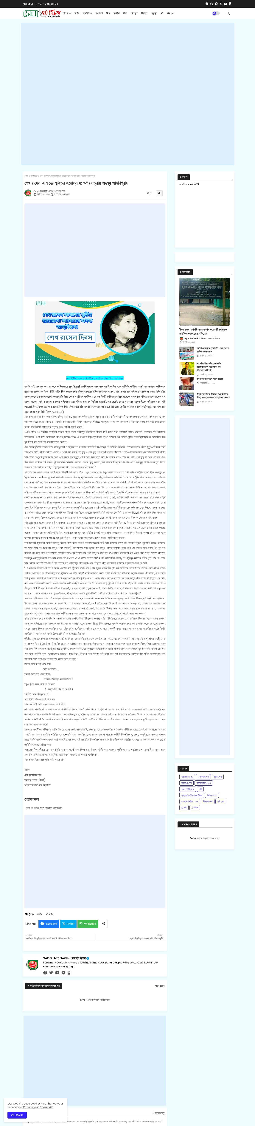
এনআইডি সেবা (203, 776)
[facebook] (207, 4)
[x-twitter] (221, 4)
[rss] (230, 4)
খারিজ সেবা (218, 776)
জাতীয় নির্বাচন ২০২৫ (204, 782)
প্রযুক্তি (154, 13)
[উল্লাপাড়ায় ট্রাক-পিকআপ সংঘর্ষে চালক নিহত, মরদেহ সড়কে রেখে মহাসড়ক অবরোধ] (186, 399)
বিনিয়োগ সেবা (207, 801)
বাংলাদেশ (99, 13)
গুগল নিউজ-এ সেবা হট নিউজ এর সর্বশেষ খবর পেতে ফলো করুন (95, 378)
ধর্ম (162, 13)
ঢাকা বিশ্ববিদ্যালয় (187, 789)
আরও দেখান (159, 986)
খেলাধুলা (134, 13)
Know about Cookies (36, 1107)
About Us (28, 4)
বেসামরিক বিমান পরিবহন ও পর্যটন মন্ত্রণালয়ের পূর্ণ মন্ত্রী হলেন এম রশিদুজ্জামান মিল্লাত (209, 367)
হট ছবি (183, 807)
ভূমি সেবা (220, 801)
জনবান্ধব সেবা (186, 782)
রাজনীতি (86, 13)
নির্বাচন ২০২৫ (212, 795)
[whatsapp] (211, 4)
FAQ (39, 4)
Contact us (51, 4)
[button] (228, 13)
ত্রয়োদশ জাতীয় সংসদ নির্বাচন (191, 795)
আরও (169, 13)
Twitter (70, 924)
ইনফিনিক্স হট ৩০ (187, 776)
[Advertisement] (128, 94)
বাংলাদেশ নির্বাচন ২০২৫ (189, 801)
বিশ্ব (108, 13)
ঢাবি (200, 789)
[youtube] (225, 4)
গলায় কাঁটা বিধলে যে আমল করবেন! (210, 379)
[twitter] (51, 973)
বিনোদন (144, 13)
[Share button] (103, 924)
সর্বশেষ (65, 13)
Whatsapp (89, 924)
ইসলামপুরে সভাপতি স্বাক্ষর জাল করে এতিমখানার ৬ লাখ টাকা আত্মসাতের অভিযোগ (203, 332)
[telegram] (216, 4)
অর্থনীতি (116, 13)
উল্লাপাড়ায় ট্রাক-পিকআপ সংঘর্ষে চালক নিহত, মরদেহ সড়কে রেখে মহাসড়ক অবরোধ (213, 396)
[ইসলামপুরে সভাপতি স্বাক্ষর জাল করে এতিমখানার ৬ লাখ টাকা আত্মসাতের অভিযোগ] (204, 302)
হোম (26, 176)
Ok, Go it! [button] (17, 1115)
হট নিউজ (34, 176)
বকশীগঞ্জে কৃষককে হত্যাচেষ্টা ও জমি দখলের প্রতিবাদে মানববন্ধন (213, 350)
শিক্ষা (125, 13)
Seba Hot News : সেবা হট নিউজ (64, 958)
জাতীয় (76, 13)
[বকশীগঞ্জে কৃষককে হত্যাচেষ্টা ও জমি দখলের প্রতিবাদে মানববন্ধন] (186, 353)
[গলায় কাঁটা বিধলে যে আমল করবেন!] (186, 383)
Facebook (51, 924)
